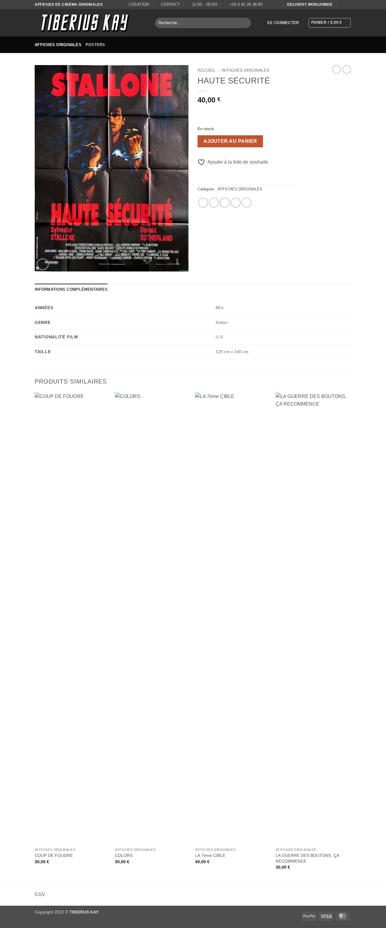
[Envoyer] (245, 23)
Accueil (207, 70)
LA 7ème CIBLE (210, 855)
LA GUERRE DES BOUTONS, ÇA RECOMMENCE (307, 858)
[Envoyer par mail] (225, 203)
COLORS (124, 855)
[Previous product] (347, 69)
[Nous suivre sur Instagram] (348, 4)
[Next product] (336, 69)
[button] (283, 23)
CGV (40, 894)
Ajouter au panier (230, 141)
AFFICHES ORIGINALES (58, 44)
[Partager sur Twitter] (214, 203)
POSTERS (95, 44)
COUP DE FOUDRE (54, 855)
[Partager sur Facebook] (203, 203)
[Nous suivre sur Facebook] (342, 4)
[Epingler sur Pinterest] (236, 203)
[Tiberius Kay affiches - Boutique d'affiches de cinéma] (90, 22)
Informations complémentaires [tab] (71, 289)
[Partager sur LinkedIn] (247, 203)
